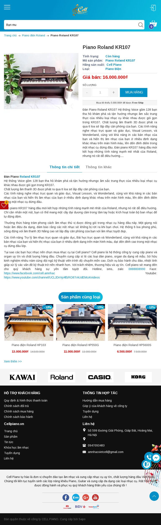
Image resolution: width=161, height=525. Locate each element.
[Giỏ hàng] (153, 23)
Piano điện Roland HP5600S (132, 345)
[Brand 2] (23, 377)
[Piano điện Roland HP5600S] (132, 322)
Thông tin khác (99, 167)
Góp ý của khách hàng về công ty (105, 406)
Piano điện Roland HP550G (80, 345)
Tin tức (8, 442)
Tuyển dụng (91, 411)
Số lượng (89, 85)
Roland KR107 (30, 176)
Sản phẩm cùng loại (80, 297)
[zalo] (75, 497)
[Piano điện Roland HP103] (29, 322)
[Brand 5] (138, 377)
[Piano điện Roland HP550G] (80, 322)
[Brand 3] (61, 377)
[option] (29, 331)
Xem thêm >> (13, 361)
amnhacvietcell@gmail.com (105, 452)
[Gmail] (85, 497)
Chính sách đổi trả (16, 406)
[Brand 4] (100, 377)
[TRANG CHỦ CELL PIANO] (80, 9)
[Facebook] (65, 497)
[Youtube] (95, 497)
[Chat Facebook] (156, 457)
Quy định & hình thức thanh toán (25, 400)
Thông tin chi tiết (64, 167)
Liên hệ (87, 417)
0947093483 (96, 445)
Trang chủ (11, 431)
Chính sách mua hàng (19, 411)
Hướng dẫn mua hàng (97, 400)
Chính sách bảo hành (18, 417)
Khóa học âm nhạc (16, 447)
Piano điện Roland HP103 (29, 345)
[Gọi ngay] (149, 457)
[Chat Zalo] (147, 464)
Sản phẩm (10, 436)
